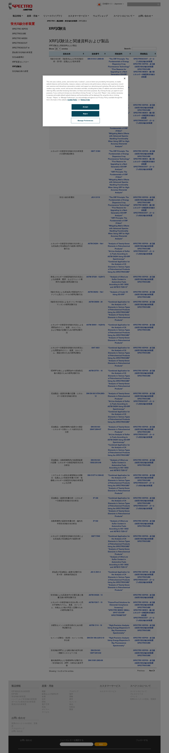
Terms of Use (85, 100)
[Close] (125, 78)
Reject (85, 114)
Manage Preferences (85, 120)
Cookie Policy (72, 100)
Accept (85, 107)
